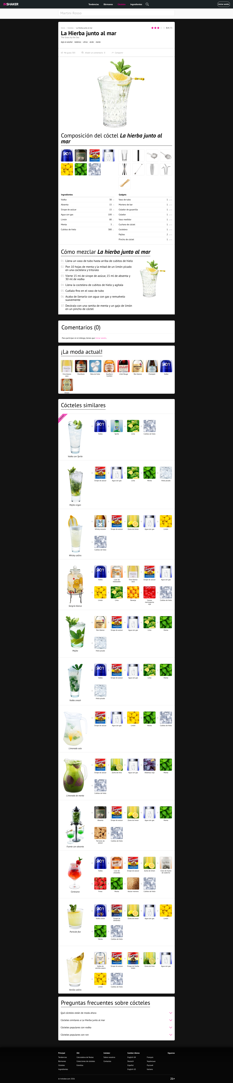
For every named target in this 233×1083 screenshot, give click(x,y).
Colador (122, 214)
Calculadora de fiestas (85, 1057)
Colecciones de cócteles (86, 1061)
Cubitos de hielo (68, 229)
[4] (161, 28)
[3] (158, 28)
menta (98, 42)
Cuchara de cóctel (127, 224)
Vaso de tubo (125, 199)
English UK (131, 1057)
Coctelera (123, 229)
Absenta (64, 204)
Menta (64, 224)
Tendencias (93, 4)
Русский (150, 1065)
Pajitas (122, 234)
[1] (152, 28)
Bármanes (108, 4)
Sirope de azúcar (68, 209)
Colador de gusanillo (128, 209)
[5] (164, 28)
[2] (155, 28)
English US (131, 1069)
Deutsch (130, 1061)
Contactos (107, 1061)
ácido (92, 42)
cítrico (85, 42)
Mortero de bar (126, 204)
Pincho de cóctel (126, 239)
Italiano (150, 1069)
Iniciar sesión (223, 4)
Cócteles (121, 4)
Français (150, 1057)
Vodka (64, 199)
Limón (64, 219)
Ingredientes (136, 4)
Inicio (63, 28)
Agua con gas (67, 214)
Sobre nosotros (109, 1057)
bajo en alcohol (66, 42)
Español (130, 1065)
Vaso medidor (125, 219)
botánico (78, 42)
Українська (151, 1061)
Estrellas (80, 1065)
